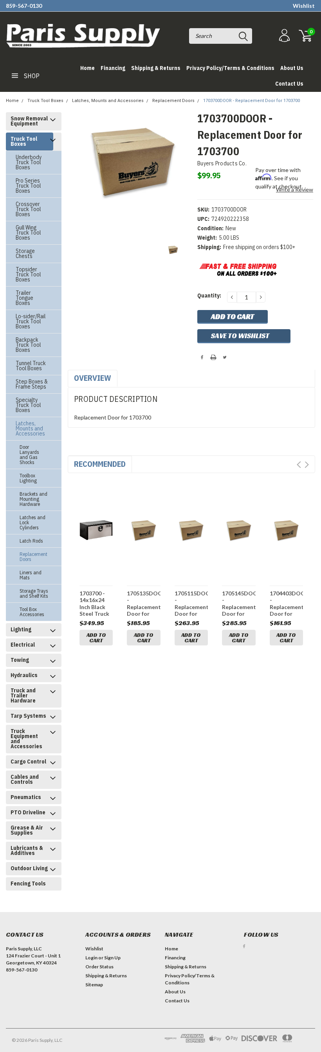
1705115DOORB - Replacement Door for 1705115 (191, 603)
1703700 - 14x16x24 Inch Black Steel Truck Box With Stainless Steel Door (94, 603)
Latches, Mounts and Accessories (108, 100)
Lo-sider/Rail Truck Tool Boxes (30, 321)
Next (306, 465)
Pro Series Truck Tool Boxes (28, 185)
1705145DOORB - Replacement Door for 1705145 (238, 603)
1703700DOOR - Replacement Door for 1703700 (251, 100)
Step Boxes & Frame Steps (32, 384)
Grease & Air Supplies (27, 830)
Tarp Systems (28, 715)
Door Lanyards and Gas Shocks (29, 455)
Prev (298, 465)
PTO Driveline (28, 812)
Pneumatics (26, 797)
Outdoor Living (29, 868)
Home (87, 68)
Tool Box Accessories (32, 612)
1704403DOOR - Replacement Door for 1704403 (286, 603)
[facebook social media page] (244, 946)
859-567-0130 (24, 5)
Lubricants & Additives (27, 850)
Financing (113, 68)
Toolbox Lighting (28, 478)
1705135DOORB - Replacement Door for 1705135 (143, 603)
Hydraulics (24, 675)
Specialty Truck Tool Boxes (28, 405)
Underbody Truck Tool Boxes (28, 162)
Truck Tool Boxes (45, 100)
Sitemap (94, 984)
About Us (291, 68)
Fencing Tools (28, 883)
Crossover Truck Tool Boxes (28, 209)
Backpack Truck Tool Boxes (28, 344)
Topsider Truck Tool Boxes (28, 274)
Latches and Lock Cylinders (32, 522)
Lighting (21, 629)
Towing (20, 659)
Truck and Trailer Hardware (23, 695)
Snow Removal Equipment (29, 121)
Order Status (99, 967)
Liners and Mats (30, 575)
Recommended (100, 464)
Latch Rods (31, 541)
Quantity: (209, 295)
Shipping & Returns (155, 68)
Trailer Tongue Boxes (24, 297)
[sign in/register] (283, 36)
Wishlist (304, 5)
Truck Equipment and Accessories (26, 739)
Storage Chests (25, 253)
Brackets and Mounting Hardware (33, 499)
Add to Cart (96, 637)
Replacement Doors (173, 100)
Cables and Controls (25, 779)
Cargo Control (28, 761)
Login (91, 958)
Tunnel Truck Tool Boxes (31, 366)
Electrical (23, 644)
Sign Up (112, 958)
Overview (92, 378)
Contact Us (289, 83)
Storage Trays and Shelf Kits (34, 593)
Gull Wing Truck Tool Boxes (28, 232)
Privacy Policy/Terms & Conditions (230, 68)
